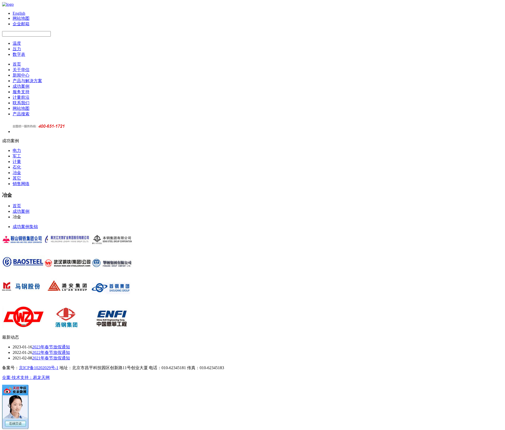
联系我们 (21, 103)
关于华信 (21, 69)
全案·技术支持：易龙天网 (26, 377)
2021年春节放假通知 (51, 358)
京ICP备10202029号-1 (38, 367)
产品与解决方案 (27, 80)
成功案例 (21, 86)
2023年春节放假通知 (51, 347)
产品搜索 (21, 114)
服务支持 (21, 92)
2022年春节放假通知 (51, 352)
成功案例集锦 (25, 226)
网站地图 (21, 108)
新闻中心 (21, 75)
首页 (17, 64)
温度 (17, 43)
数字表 (19, 54)
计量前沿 (21, 97)
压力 (17, 49)
